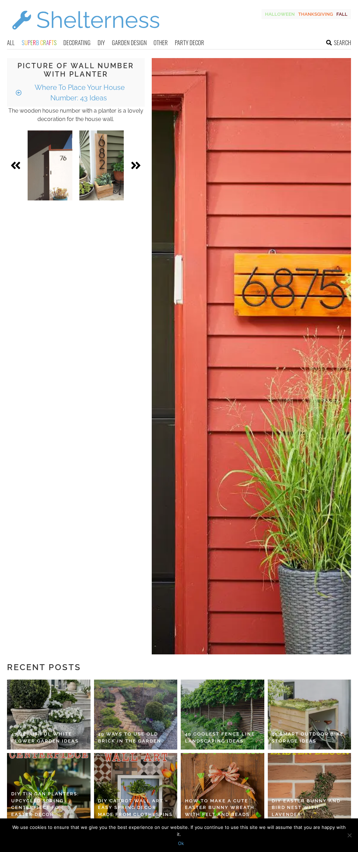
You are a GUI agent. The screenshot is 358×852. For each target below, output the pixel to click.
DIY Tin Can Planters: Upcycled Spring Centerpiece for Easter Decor (45, 804)
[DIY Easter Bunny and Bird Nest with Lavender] (309, 788)
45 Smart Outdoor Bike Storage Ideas (308, 737)
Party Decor (189, 42)
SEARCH (342, 42)
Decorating (77, 42)
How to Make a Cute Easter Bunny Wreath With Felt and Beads (220, 807)
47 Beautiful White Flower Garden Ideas (45, 737)
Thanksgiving (315, 14)
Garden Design (129, 42)
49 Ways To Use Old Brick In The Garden (129, 737)
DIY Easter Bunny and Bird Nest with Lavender (306, 807)
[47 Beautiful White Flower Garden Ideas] (49, 715)
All (11, 42)
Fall (342, 14)
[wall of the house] (50, 165)
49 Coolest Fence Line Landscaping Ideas (220, 737)
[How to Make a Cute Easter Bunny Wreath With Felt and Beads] (222, 788)
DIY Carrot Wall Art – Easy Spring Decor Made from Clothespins (135, 807)
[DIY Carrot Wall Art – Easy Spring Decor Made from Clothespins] (136, 788)
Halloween (280, 14)
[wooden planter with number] (102, 165)
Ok (181, 843)
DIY (101, 42)
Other (160, 42)
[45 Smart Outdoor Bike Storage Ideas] (309, 715)
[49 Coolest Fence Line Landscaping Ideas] (222, 715)
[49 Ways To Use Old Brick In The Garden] (136, 715)
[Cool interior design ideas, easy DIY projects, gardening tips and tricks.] (85, 33)
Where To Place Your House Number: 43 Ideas (79, 92)
